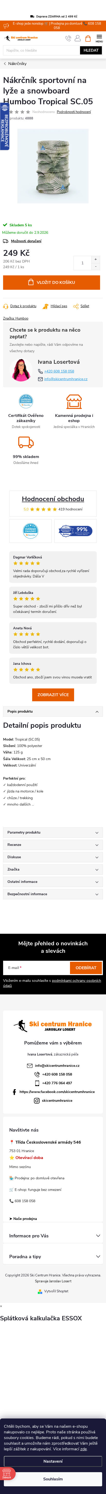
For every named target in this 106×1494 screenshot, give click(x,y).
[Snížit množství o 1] (95, 266)
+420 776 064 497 (57, 1083)
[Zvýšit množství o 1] (95, 259)
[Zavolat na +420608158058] (68, 38)
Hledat (91, 50)
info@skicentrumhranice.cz (65, 379)
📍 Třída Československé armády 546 (45, 1142)
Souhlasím (53, 1479)
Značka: (15, 318)
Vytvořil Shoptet (56, 1291)
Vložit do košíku (56, 282)
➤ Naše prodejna (23, 1218)
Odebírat (86, 968)
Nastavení (53, 1461)
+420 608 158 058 (59, 371)
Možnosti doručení (26, 241)
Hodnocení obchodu (53, 498)
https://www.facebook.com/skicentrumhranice (57, 1091)
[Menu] (99, 38)
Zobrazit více (53, 695)
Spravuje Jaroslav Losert (53, 1281)
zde (83, 1449)
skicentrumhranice (57, 1100)
